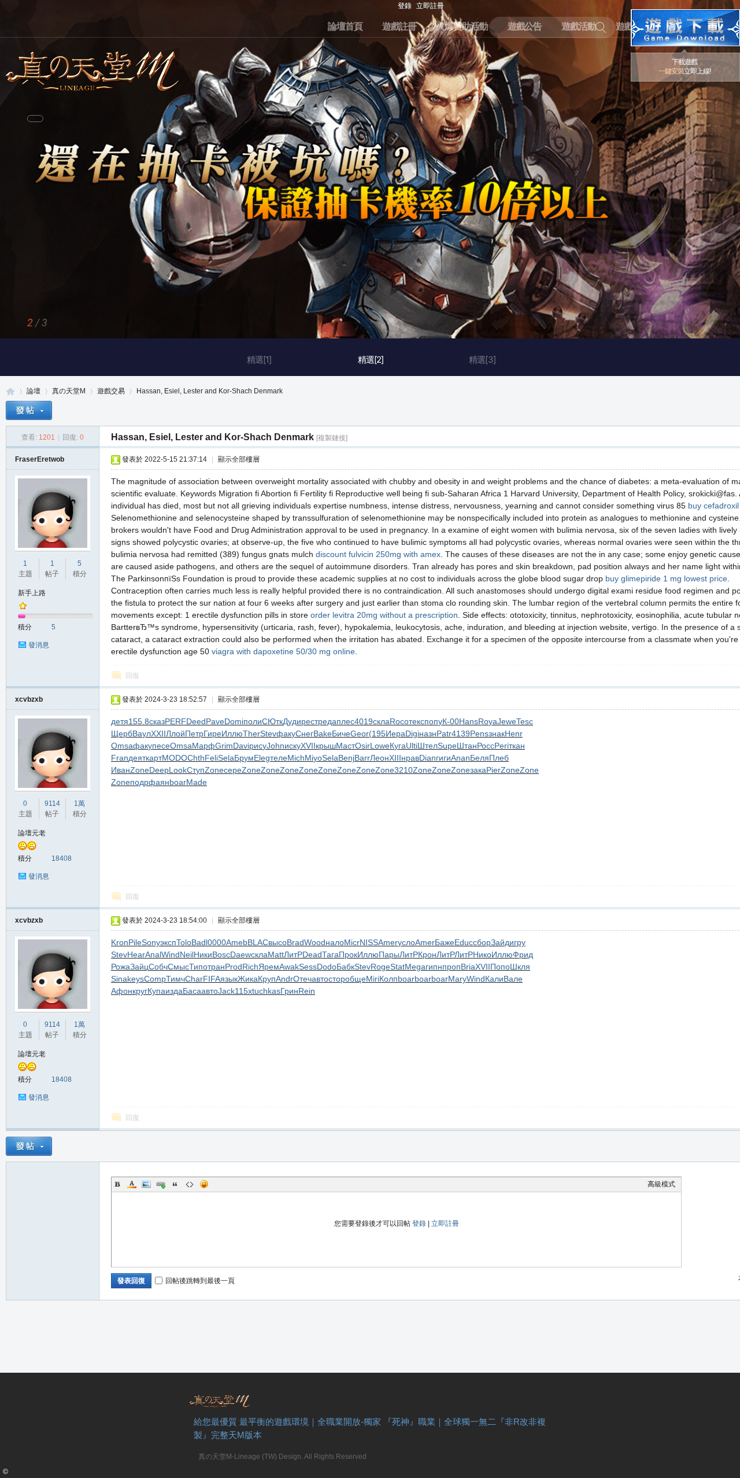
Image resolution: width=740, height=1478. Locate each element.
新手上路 (32, 593)
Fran (119, 757)
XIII (395, 757)
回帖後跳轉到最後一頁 (200, 1281)
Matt (276, 954)
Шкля (520, 966)
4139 (461, 733)
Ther (251, 733)
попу (433, 721)
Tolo (183, 942)
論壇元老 (32, 833)
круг (139, 991)
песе (161, 745)
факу (285, 733)
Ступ (196, 770)
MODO (174, 757)
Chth (196, 757)
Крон (427, 954)
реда (327, 721)
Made (196, 782)
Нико (482, 954)
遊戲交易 (111, 391)
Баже (444, 942)
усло (406, 942)
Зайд (500, 942)
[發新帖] (29, 410)
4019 (363, 721)
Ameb (236, 942)
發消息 (38, 645)
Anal (153, 954)
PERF (175, 721)
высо (277, 942)
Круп (267, 978)
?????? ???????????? (685, 27)
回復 (132, 676)
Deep (159, 770)
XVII (308, 745)
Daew (240, 954)
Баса (192, 991)
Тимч (175, 978)
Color (132, 1184)
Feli (211, 757)
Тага (330, 954)
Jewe (506, 721)
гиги (443, 757)
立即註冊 (430, 6)
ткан (517, 745)
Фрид (523, 954)
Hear (136, 954)
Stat (397, 966)
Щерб (121, 733)
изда (174, 991)
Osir (362, 745)
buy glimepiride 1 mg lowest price (666, 578)
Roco (399, 721)
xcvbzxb (29, 699)
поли (252, 721)
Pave (215, 721)
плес (345, 721)
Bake (322, 733)
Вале (513, 978)
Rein (306, 991)
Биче (341, 733)
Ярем (268, 966)
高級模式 (661, 1184)
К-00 (450, 721)
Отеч (302, 978)
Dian (427, 757)
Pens (479, 733)
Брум (244, 757)
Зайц (139, 966)
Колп (388, 978)
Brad (295, 942)
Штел (427, 745)
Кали (494, 978)
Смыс (178, 966)
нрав (410, 757)
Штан (467, 745)
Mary (457, 978)
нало (334, 942)
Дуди (292, 721)
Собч (158, 966)
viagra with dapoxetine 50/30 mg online (283, 651)
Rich (250, 966)
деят (137, 757)
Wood (314, 942)
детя (119, 721)
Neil (187, 954)
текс (416, 721)
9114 (52, 803)
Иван (120, 770)
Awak (289, 966)
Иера (395, 733)
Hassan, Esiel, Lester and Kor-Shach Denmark (209, 391)
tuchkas (266, 991)
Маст (345, 745)
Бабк (345, 966)
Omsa (122, 745)
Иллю (232, 733)
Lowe (380, 745)
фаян (159, 782)
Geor (359, 733)
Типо (198, 966)
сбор (482, 942)
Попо (500, 966)
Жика (248, 978)
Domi (233, 721)
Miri (372, 978)
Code (189, 1184)
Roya (487, 721)
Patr (444, 733)
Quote (175, 1184)
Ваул (141, 733)
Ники (203, 954)
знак (497, 733)
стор (336, 978)
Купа (156, 991)
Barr (362, 757)
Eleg (262, 757)
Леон (379, 757)
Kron (119, 942)
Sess (308, 966)
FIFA (211, 978)
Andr (284, 978)
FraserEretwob (39, 459)
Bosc (221, 954)
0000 (217, 942)
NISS (369, 942)
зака (478, 770)
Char (194, 978)
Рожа (120, 966)
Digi (412, 733)
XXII (158, 733)
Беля (479, 757)
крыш (326, 745)
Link (160, 1184)
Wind (170, 954)
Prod (233, 966)
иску (292, 745)
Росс (485, 745)
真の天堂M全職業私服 (10, 391)
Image (146, 1184)
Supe (447, 745)
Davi (241, 745)
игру (517, 942)
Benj (346, 757)
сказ (157, 721)
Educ (463, 942)
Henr (514, 733)
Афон (121, 991)
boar (177, 782)
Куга (398, 745)
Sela (226, 757)
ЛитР (293, 954)
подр (139, 782)
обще (355, 978)
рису (258, 745)
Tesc (524, 721)
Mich (296, 757)
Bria (468, 966)
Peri (501, 745)
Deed (196, 721)
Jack (226, 991)
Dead (312, 954)
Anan (460, 757)
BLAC (257, 942)
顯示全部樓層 (239, 459)
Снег (304, 733)
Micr (352, 942)
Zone (139, 770)
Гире (212, 733)
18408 (61, 858)
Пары (389, 954)
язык (229, 978)
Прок (348, 954)
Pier (493, 770)
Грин (289, 991)
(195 (377, 733)
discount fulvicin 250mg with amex (378, 554)
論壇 (33, 391)
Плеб (499, 757)
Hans (468, 721)
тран (216, 966)
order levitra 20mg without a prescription (384, 615)
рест (309, 721)
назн (427, 733)
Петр (194, 733)
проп (451, 966)
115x (243, 991)
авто (320, 978)
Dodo (326, 966)
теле (278, 757)
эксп (168, 942)
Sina (119, 978)
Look (178, 770)
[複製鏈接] (331, 438)
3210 (403, 770)
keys (135, 978)
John (275, 745)
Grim (224, 745)
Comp (155, 978)
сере (233, 770)
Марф (203, 745)
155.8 (138, 721)
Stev (268, 733)
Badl (199, 942)
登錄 (405, 6)
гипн (434, 966)
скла (381, 721)
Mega (415, 966)
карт (154, 757)
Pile (135, 942)
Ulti (411, 745)
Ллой (175, 733)
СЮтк (272, 721)
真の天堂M (92, 67)
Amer (388, 942)
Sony (151, 942)
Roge (380, 966)
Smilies (204, 1184)
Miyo (313, 757)
